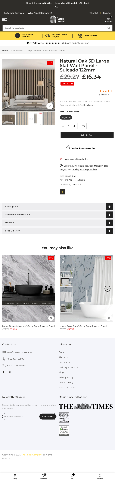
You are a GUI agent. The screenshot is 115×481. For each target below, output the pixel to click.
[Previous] (7, 85)
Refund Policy (66, 382)
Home (5, 51)
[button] (108, 28)
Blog (61, 372)
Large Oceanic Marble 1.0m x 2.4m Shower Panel (28, 326)
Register (107, 13)
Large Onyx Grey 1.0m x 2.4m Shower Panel (83, 326)
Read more (89, 105)
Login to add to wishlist (75, 159)
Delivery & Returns (68, 367)
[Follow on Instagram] (9, 372)
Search (62, 352)
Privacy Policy (66, 377)
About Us (63, 357)
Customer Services (13, 13)
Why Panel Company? (40, 13)
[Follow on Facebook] (3, 372)
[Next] (50, 85)
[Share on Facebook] (62, 191)
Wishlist (94, 13)
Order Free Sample (83, 148)
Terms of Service (67, 387)
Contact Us (64, 362)
